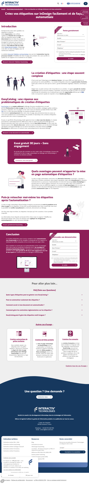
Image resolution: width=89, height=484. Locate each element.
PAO (82, 92)
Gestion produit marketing (38, 454)
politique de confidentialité (58, 262)
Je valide (70, 58)
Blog (33, 442)
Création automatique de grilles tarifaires (18, 340)
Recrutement (29, 480)
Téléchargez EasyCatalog (38, 446)
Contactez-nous (43, 397)
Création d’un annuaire (70, 339)
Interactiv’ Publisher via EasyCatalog (18, 54)
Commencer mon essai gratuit (24, 160)
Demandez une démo (85, 23)
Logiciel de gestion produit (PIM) (40, 456)
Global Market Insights (11, 47)
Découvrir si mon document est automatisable (16, 133)
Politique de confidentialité (18, 480)
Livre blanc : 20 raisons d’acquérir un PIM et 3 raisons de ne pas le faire (43, 449)
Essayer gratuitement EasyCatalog (13, 225)
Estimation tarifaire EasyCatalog (11, 444)
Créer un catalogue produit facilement (56, 480)
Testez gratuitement (85, 17)
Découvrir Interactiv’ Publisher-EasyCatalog (15, 62)
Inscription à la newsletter (72, 452)
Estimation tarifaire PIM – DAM (11, 442)
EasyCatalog (4, 106)
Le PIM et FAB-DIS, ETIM (40, 480)
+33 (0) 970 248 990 (48, 428)
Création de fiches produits (44, 340)
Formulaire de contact (37, 444)
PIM (2, 111)
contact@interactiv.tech (46, 430)
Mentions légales (5, 480)
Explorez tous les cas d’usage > (77, 366)
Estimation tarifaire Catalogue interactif (13, 446)
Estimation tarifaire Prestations (11, 451)
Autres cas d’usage (44, 324)
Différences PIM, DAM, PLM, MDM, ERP (41, 452)
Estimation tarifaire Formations (11, 449)
